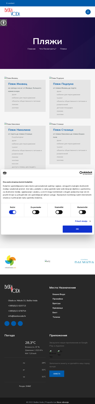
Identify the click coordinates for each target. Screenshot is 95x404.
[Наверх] (87, 401)
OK (77, 229)
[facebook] (75, 3)
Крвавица (56, 305)
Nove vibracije (63, 399)
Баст (54, 309)
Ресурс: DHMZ (25, 383)
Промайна (56, 296)
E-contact (11, 3)
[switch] (35, 212)
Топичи (55, 313)
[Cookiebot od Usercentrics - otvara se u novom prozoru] (81, 173)
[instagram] (81, 3)
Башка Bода (57, 291)
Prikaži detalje (81, 221)
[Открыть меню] (88, 12)
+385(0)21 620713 (17, 302)
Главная (32, 49)
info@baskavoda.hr (17, 313)
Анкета (56, 371)
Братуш (55, 300)
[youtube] (88, 3)
